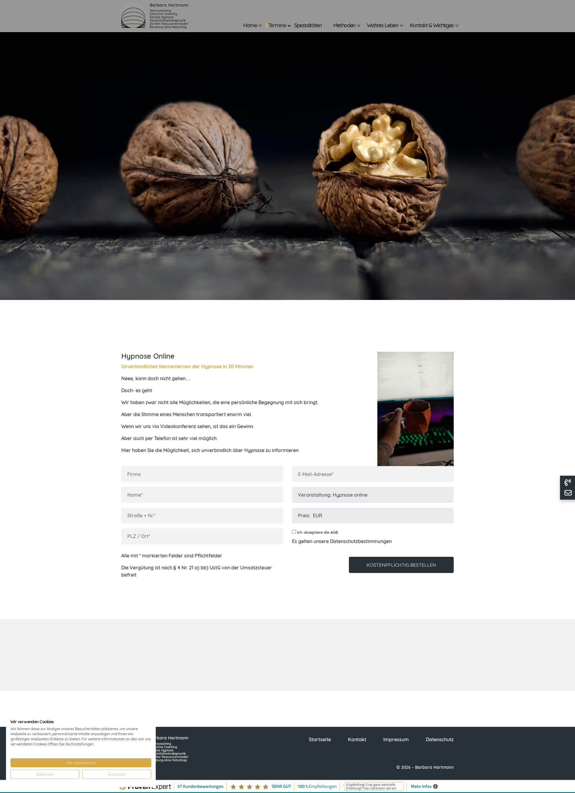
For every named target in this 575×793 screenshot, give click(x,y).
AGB (334, 532)
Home (250, 25)
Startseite (320, 739)
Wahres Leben (382, 25)
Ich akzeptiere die (317, 532)
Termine (277, 25)
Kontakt (357, 739)
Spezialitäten (308, 25)
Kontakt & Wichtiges (432, 25)
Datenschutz (440, 739)
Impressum (396, 739)
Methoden (344, 25)
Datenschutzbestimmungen (361, 541)
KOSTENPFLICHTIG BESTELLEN (401, 565)
